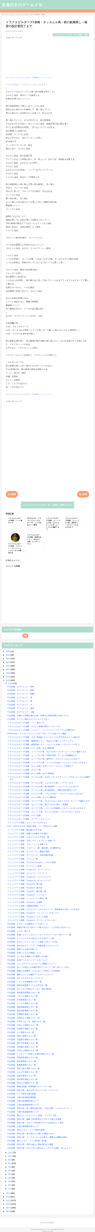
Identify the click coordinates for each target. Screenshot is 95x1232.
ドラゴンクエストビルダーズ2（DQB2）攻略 (71, 35)
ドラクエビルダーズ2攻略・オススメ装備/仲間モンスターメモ (33, 726)
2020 (8, 673)
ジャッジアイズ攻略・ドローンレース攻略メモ (27, 844)
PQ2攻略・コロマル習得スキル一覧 (22, 996)
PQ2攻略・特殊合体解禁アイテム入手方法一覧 (27, 985)
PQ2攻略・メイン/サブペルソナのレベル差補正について (31, 964)
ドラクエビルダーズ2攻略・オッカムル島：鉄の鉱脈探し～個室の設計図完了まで (42, 790)
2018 (8, 680)
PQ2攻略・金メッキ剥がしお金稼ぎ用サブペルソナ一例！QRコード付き (38, 967)
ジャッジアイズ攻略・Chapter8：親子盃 (24, 888)
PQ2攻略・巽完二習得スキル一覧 (21, 1036)
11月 (10, 1152)
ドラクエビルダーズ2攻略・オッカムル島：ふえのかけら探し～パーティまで (40, 783)
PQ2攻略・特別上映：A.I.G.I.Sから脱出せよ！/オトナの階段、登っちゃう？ (39, 1148)
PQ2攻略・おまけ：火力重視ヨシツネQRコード (27, 924)
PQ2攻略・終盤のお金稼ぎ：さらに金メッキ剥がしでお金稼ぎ (33, 971)
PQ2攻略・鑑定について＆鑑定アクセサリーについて (30, 974)
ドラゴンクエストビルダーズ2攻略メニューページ (30, 77)
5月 (10, 1174)
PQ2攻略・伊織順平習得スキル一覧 (22, 1014)
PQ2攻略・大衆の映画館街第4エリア (23, 1101)
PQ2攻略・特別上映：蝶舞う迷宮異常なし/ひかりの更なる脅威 (34, 1119)
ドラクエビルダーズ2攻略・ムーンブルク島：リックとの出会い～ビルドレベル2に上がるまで (47, 762)
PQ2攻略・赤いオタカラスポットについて (25, 978)
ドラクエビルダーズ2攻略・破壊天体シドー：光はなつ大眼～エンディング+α (40, 741)
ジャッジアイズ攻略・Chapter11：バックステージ (29, 877)
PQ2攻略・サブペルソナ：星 (19, 701)
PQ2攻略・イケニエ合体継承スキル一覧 (24, 982)
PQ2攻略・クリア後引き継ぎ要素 (21, 1094)
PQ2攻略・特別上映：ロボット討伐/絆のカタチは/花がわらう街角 (35, 1123)
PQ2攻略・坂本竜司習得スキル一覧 (22, 1079)
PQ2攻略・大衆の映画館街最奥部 (21, 1097)
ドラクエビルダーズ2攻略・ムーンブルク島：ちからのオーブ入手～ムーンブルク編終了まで (46, 752)
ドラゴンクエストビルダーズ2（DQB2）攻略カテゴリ (47, 505)
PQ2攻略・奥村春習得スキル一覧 (21, 1061)
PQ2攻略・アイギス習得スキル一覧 (22, 1003)
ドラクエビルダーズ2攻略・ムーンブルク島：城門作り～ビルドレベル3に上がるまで (43, 759)
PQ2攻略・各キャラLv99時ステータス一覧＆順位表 (29, 989)
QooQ (51, 1231)
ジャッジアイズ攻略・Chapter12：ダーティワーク (29, 869)
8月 (10, 1163)
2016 (8, 1197)
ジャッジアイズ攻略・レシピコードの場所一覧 (27, 898)
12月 (10, 683)
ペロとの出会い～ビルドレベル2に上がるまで (26, 84)
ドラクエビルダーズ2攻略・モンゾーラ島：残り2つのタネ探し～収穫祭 (37, 804)
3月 (10, 1181)
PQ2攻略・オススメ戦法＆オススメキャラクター (28, 719)
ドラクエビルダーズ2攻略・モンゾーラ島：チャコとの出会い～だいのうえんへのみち (43, 812)
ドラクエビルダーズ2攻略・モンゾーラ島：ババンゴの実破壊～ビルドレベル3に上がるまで (46, 808)
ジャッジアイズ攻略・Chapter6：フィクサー (26, 895)
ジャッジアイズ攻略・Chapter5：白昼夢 (24, 902)
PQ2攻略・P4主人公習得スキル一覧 (22, 1050)
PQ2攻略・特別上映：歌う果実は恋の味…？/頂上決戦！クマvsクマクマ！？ (40, 1108)
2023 (8, 662)
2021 (8, 669)
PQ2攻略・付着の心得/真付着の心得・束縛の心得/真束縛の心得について (38, 715)
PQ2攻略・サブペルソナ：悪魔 (20, 694)
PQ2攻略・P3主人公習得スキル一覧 (22, 1025)
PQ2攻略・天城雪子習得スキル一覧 (22, 1039)
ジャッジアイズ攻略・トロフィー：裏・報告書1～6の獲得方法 (34, 848)
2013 (8, 1208)
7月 (10, 1167)
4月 (10, 1178)
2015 (8, 1200)
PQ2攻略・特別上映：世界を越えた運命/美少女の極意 (30, 1144)
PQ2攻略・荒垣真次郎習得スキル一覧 (23, 992)
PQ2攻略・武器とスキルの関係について (24, 953)
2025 (8, 655)
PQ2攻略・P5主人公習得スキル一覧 (22, 1083)
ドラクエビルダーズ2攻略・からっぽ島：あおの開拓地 (30, 748)
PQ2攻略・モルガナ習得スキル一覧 (22, 1072)
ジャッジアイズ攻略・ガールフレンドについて (27, 873)
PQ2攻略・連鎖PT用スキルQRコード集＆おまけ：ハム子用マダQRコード (39, 927)
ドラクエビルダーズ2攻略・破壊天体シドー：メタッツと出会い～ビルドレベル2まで (43, 744)
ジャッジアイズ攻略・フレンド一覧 (22, 859)
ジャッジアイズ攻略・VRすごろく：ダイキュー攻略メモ (31, 841)
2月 (10, 1185)
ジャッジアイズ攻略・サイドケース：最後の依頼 (28, 851)
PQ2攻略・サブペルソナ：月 (19, 705)
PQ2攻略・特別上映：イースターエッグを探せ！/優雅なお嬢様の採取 (37, 1137)
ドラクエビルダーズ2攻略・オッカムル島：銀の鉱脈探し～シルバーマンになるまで (43, 786)
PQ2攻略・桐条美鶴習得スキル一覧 (22, 1007)
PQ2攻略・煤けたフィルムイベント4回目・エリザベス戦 (31, 1115)
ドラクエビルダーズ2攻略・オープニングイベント (28, 819)
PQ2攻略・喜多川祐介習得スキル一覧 (23, 1068)
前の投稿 (83, 494)
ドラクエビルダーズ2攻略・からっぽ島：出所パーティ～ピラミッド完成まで (40, 766)
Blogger (51, 1222)
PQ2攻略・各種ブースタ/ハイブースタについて (27, 960)
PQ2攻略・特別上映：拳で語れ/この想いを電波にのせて (31, 1133)
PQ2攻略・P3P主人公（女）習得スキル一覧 (26, 1021)
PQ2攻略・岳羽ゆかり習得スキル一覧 (23, 1018)
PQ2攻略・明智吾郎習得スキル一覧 (22, 1057)
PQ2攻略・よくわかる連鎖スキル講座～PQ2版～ (28, 956)
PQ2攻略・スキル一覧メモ (18, 931)
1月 (10, 1189)
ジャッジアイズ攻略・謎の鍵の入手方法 (24, 830)
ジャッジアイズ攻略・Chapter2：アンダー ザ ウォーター (32, 920)
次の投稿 (12, 494)
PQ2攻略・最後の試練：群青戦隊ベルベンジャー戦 (29, 1086)
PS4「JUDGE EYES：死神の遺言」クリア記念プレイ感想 (32, 826)
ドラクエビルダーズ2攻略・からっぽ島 (24, 815)
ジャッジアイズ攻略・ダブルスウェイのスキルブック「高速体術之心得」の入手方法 (43, 909)
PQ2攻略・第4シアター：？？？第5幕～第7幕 (27, 1141)
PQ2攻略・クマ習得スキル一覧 (20, 1032)
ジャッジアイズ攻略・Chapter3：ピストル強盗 (27, 917)
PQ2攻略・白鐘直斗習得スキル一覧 (22, 1029)
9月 (10, 1160)
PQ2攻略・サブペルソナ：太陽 (20, 712)
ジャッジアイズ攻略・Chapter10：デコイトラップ (29, 880)
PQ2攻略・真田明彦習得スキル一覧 (22, 1011)
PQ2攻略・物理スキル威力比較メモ (22, 949)
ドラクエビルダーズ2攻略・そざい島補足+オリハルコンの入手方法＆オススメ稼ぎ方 (43, 737)
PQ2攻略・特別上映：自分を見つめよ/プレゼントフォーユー (33, 1090)
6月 (10, 1171)
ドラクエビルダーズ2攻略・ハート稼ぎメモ (25, 723)
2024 (8, 658)
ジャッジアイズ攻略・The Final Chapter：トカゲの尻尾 (31, 862)
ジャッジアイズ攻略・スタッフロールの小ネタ (27, 822)
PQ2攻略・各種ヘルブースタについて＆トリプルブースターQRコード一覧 (39, 935)
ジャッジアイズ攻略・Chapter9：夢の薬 (24, 884)
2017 (8, 1193)
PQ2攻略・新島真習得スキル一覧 (21, 1065)
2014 (8, 1204)
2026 (8, 651)
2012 (8, 1211)
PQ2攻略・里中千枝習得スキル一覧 (22, 1043)
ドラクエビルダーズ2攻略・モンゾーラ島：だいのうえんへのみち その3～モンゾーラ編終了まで (48, 801)
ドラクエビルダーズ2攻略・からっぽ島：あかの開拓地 (30, 773)
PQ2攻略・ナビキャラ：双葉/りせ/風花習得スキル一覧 (30, 1054)
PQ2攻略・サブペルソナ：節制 (20, 690)
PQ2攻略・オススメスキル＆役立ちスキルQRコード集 (30, 938)
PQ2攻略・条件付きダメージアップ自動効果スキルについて (33, 945)
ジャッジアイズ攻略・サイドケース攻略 (24, 866)
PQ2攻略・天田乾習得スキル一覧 (21, 1000)
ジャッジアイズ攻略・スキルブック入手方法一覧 (28, 837)
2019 (8, 677)
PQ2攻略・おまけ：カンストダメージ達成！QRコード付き (32, 942)
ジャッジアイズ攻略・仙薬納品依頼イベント (26, 906)
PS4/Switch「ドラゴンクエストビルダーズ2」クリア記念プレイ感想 (36, 734)
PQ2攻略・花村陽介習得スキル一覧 (22, 1047)
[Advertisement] (47, 56)
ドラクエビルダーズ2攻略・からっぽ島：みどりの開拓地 (31, 797)
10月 (10, 1156)
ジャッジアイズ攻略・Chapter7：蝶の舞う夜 (26, 891)
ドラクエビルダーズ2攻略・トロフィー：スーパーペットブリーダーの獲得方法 (41, 730)
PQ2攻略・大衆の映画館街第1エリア (23, 1126)
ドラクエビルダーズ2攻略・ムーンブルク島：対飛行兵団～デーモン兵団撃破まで (42, 755)
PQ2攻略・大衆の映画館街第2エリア (23, 1112)
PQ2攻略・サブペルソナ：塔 (19, 697)
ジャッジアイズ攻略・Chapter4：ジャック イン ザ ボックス (33, 913)
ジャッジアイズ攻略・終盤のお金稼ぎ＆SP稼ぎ (27, 833)
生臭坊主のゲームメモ (22, 4)
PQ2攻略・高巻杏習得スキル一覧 (21, 1076)
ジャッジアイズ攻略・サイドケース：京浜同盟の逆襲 (30, 855)
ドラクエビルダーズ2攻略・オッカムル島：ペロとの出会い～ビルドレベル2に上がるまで (45, 794)
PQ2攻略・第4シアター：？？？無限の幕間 (26, 1130)
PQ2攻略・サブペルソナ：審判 (20, 708)
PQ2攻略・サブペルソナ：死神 (20, 687)
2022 (8, 666)
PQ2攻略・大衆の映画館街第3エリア (23, 1105)
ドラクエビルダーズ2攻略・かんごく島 (24, 770)
